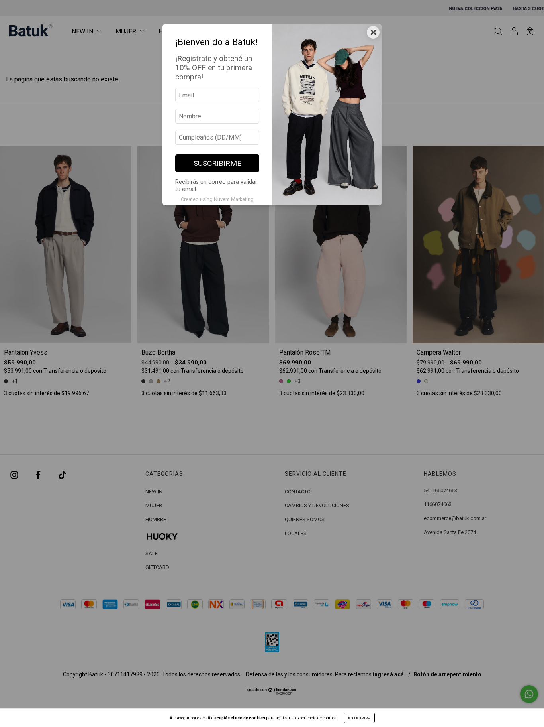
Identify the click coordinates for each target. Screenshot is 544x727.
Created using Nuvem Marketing (217, 199)
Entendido (359, 717)
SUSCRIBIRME (217, 163)
